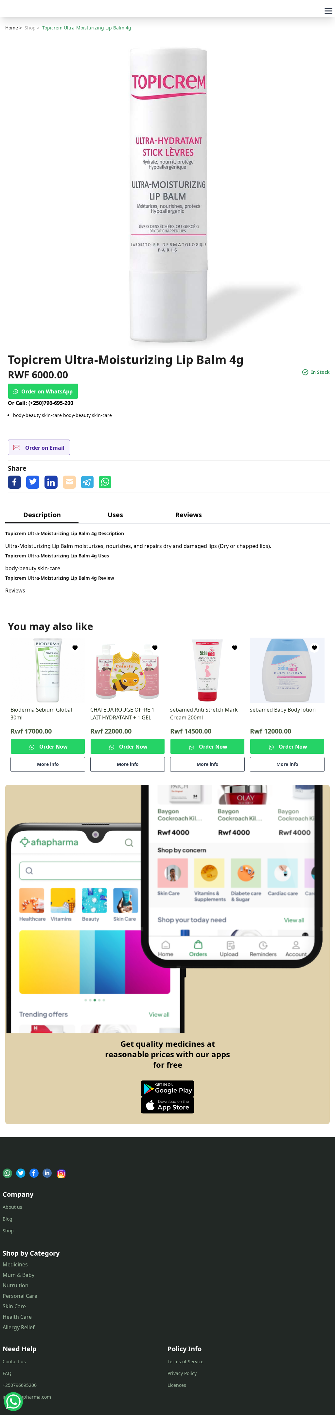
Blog (7, 1219)
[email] (69, 482)
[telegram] (87, 482)
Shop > (32, 28)
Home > (13, 28)
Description (42, 514)
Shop (8, 1230)
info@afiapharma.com (27, 1397)
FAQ (7, 1373)
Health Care (17, 1316)
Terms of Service (185, 1361)
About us (12, 1207)
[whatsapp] (105, 482)
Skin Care (14, 1306)
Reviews (188, 514)
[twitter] (32, 482)
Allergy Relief (19, 1327)
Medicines (15, 1264)
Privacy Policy (182, 1373)
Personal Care (20, 1295)
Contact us (14, 1361)
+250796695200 (20, 1385)
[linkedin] (51, 482)
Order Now (53, 746)
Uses (115, 514)
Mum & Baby (18, 1275)
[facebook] (14, 482)
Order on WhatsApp (47, 391)
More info (48, 764)
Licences (177, 1385)
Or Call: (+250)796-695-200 (40, 403)
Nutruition (15, 1285)
